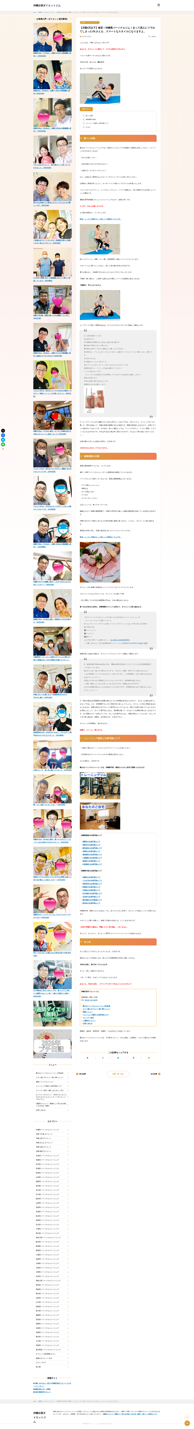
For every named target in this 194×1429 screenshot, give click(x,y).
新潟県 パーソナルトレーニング (47, 1186)
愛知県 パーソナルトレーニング (47, 1250)
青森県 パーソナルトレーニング (47, 1160)
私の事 (38, 1367)
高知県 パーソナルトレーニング (47, 1319)
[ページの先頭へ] (187, 1423)
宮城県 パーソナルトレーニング (47, 1168)
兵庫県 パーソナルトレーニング (47, 1272)
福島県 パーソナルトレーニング (47, 1181)
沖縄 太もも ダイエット (44, 1143)
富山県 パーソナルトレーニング (47, 1190)
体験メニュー (87, 1012)
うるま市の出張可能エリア (92, 880)
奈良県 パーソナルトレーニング (47, 1276)
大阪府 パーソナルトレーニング (47, 1268)
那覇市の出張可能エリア (91, 841)
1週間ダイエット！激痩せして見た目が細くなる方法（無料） (51, 1105)
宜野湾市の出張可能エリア (92, 884)
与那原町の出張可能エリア (92, 864)
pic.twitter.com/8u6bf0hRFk (120, 640)
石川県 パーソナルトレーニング (47, 1194)
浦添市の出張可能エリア (91, 845)
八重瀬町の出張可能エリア (92, 858)
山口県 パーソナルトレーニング (47, 1302)
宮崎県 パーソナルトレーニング (47, 1345)
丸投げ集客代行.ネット (42, 1392)
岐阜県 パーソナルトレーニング (47, 1242)
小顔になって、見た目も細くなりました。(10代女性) (52, 770)
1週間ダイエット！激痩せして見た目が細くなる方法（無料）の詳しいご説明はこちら (130, 1414)
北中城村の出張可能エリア (92, 893)
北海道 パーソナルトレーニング (47, 1155)
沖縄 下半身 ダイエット (44, 1134)
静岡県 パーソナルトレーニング (47, 1246)
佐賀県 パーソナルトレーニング (47, 1328)
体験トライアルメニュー (45, 1082)
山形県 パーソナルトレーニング (47, 1177)
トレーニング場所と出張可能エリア (96, 1015)
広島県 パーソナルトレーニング (47, 1298)
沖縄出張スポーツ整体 (42, 1389)
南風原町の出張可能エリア (92, 854)
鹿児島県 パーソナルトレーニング (48, 1350)
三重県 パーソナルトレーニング (47, 1255)
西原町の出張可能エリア (91, 887)
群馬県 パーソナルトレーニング (47, 1220)
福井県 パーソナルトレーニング (47, 1199)
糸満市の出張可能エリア (91, 851)
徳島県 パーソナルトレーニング (47, 1306)
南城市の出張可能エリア (91, 861)
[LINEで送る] (133, 1057)
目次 (86, 109)
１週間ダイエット (89, 1021)
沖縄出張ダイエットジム (47, 5)
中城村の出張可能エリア (91, 890)
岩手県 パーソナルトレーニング (47, 1164)
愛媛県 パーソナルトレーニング (47, 1315)
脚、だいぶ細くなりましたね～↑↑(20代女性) (49, 805)
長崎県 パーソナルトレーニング (47, 1332)
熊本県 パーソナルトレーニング (47, 1337)
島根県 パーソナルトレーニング (47, 1289)
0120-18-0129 (91, 1000)
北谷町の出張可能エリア (91, 897)
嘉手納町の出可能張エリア (92, 900)
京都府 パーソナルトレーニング (47, 1263)
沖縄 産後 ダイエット (43, 1151)
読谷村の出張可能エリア (91, 903)
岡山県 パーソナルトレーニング (47, 1293)
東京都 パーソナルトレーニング (47, 1233)
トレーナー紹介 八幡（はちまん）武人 (50, 1090)
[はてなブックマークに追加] (118, 1057)
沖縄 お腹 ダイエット (43, 1147)
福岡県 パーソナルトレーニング (47, 1324)
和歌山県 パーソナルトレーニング (48, 1280)
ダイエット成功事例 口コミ (46, 1354)
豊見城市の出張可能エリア (92, 848)
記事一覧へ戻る (118, 1074)
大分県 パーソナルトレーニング (47, 1341)
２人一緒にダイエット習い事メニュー (96, 1009)
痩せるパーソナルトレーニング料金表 (96, 1006)
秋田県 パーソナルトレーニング (47, 1173)
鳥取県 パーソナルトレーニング (47, 1285)
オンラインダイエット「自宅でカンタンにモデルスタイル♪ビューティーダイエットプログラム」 (51, 1097)
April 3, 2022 (143, 643)
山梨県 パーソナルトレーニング (47, 1203)
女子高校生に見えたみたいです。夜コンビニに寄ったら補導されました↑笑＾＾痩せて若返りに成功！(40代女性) (52, 993)
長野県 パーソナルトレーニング (47, 1207)
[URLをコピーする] (149, 1057)
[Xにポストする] (87, 1057)
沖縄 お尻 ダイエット (43, 1138)
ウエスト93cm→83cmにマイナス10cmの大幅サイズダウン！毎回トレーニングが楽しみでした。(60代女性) (52, 393)
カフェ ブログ (41, 1362)
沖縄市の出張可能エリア (91, 877)
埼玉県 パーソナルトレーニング (47, 1224)
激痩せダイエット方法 (44, 1358)
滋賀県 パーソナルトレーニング (47, 1259)
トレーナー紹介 (88, 1018)
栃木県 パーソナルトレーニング (47, 1216)
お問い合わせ (87, 1023)
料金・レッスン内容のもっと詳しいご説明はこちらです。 (101, 219)
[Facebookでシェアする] (102, 1057)
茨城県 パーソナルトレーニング (47, 1211)
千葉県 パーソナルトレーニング (47, 1229)
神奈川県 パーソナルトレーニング (48, 1237)
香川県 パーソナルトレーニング (47, 1311)
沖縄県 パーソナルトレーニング (89, 22)
